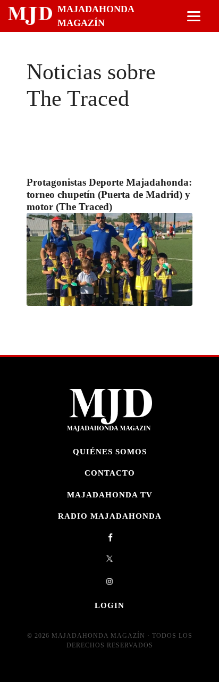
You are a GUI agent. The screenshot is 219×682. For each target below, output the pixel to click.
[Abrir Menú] (193, 16)
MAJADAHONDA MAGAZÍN (95, 16)
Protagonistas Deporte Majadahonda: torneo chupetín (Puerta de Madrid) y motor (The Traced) (109, 194)
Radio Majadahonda (110, 515)
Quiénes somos (110, 451)
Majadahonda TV (110, 494)
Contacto (110, 472)
